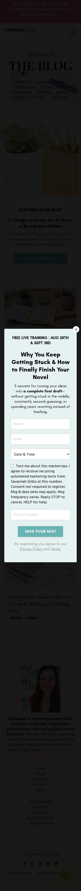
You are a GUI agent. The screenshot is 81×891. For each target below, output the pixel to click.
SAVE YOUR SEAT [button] (40, 531)
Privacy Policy (31, 549)
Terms (55, 549)
